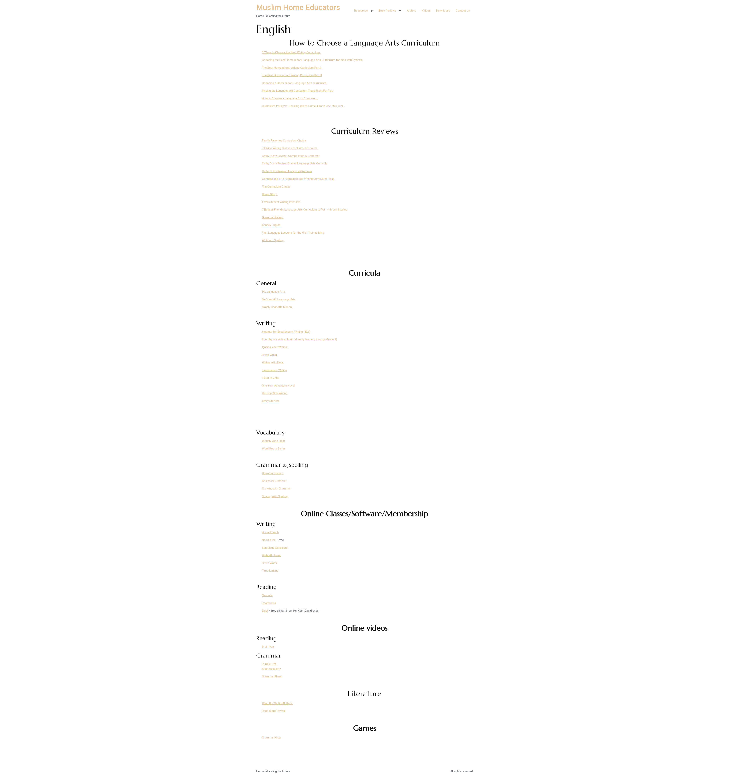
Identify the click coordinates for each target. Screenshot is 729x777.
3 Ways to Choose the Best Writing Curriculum (291, 52)
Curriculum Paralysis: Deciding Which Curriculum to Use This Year (303, 106)
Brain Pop (268, 646)
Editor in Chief (270, 377)
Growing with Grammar (276, 488)
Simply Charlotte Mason (277, 307)
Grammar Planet (272, 676)
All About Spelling (273, 240)
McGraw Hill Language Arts (279, 299)
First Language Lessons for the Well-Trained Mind (293, 232)
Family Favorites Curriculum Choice (284, 140)
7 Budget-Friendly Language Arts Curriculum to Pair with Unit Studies (304, 209)
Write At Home (271, 555)
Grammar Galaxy (272, 217)
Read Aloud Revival (274, 711)
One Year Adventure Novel (278, 385)
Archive (411, 10)
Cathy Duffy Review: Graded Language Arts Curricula (294, 163)
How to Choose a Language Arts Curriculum (290, 98)
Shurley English (271, 225)
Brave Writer (269, 355)
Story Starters (270, 401)
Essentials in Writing (274, 370)
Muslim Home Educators (298, 7)
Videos (426, 10)
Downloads (443, 10)
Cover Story (270, 194)
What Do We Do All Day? (277, 703)
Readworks (269, 603)
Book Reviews (387, 10)
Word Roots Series (274, 448)
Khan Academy (271, 668)
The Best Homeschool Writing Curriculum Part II (292, 75)
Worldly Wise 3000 (273, 441)
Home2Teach (270, 532)
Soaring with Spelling (275, 496)
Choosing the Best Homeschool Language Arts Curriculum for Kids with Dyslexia (312, 60)
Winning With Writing (275, 393)
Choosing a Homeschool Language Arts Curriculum (294, 83)
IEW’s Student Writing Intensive (282, 202)
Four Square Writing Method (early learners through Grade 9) (299, 339)
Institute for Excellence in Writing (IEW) (286, 331)
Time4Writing (270, 570)
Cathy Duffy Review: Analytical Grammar (287, 171)
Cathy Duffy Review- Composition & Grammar (291, 156)
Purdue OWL (269, 664)
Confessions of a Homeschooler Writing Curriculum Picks (298, 179)
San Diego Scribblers (275, 547)
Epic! (265, 610)
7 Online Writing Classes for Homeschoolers (290, 148)
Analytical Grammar (274, 481)
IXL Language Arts (273, 291)
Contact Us (463, 10)
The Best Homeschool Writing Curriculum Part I (292, 67)
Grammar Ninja (271, 737)
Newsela (267, 595)
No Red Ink (268, 540)
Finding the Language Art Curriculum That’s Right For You (298, 90)
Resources (361, 10)
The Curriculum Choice (276, 186)
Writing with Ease (273, 362)
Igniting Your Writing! (275, 347)
